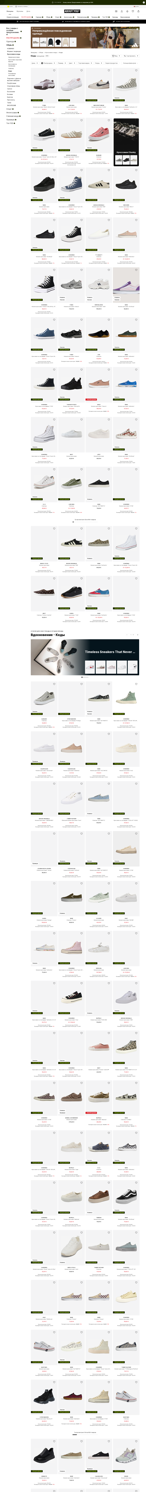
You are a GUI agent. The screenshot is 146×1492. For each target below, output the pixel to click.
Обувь (41, 52)
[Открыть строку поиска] (137, 17)
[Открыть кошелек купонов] (116, 11)
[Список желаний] (133, 11)
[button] (116, 56)
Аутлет (11, 6)
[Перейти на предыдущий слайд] (127, 635)
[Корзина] (138, 11)
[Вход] (122, 11)
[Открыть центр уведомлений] (127, 11)
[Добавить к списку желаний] (54, 70)
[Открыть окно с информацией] (144, 2)
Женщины (10, 11)
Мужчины (20, 11)
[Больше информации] (36, 28)
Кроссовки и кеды (51, 52)
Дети (28, 11)
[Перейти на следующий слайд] (138, 635)
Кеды (61, 52)
